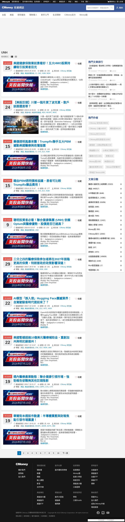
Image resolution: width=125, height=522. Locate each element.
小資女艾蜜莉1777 (110, 150)
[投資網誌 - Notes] (14, 8)
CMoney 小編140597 (97, 128)
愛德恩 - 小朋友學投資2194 (100, 145)
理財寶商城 (15, 2)
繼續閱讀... (44, 89)
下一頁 (65, 453)
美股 (12, 15)
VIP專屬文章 (96, 193)
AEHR (44, 426)
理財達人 (33, 15)
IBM (53, 426)
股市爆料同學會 (27, 2)
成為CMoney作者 (98, 504)
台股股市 (94, 470)
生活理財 (57, 15)
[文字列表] (16, 57)
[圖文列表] (12, 57)
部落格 (20, 473)
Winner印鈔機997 (113, 167)
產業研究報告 (96, 202)
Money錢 (83, 15)
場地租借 (94, 507)
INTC (45, 308)
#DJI (43, 112)
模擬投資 (62, 2)
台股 (4, 15)
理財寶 (39, 470)
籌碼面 (93, 211)
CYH (51, 387)
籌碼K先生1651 (95, 156)
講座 (38, 477)
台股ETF (94, 477)
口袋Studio (77, 500)
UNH (37, 230)
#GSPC (49, 112)
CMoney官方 (70, 15)
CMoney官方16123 (97, 134)
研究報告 (21, 15)
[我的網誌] (119, 7)
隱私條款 (19, 516)
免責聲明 (52, 516)
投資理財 (37, 2)
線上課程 (40, 480)
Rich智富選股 (95, 265)
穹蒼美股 (93, 270)
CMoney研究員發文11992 (99, 139)
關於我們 (21, 470)
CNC (39, 73)
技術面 (93, 207)
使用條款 (27, 516)
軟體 (38, 473)
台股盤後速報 (97, 256)
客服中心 (94, 497)
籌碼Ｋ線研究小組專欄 (100, 184)
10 (58, 453)
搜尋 (112, 7)
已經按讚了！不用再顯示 (106, 520)
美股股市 (94, 473)
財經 (92, 247)
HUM (44, 73)
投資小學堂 (77, 477)
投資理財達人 (96, 198)
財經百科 (76, 480)
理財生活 (94, 261)
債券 (93, 483)
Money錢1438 (95, 161)
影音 (38, 483)
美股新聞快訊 (29, 73)
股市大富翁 (59, 497)
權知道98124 (115, 128)
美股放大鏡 (77, 483)
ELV (43, 152)
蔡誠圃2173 (94, 150)
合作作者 (40, 487)
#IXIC (55, 112)
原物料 (93, 252)
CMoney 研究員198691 (98, 123)
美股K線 (28, 112)
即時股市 (46, 2)
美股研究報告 (36, 112)
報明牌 (57, 504)
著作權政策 (35, 516)
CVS (39, 152)
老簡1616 (109, 156)
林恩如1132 (109, 161)
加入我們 (21, 477)
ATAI (37, 387)
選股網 (57, 500)
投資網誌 (76, 470)
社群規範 (44, 516)
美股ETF (94, 480)
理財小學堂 (95, 225)
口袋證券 (76, 487)
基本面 (93, 216)
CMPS (42, 387)
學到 (75, 497)
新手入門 (45, 15)
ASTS (49, 426)
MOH (48, 73)
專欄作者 (94, 243)
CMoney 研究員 (66, 71)
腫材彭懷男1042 (95, 167)
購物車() (112, 2)
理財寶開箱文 (96, 220)
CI (36, 73)
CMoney (5, 2)
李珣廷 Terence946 (97, 172)
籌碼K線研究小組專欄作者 (101, 238)
